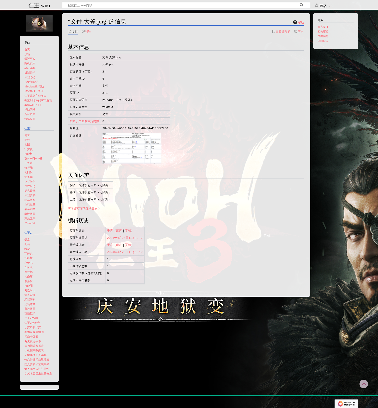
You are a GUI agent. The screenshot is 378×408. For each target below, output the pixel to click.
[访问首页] (39, 23)
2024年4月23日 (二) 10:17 (125, 238)
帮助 (301, 22)
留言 (119, 230)
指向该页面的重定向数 (84, 121)
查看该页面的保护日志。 (84, 208)
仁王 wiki (39, 5)
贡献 (128, 230)
